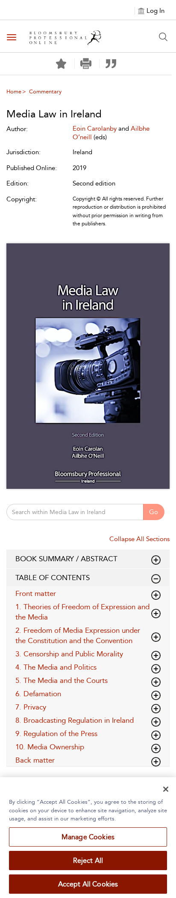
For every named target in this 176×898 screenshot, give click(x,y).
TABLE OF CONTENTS (52, 577)
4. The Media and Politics (56, 667)
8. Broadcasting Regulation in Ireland (74, 720)
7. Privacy (30, 707)
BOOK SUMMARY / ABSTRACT (66, 558)
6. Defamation (38, 693)
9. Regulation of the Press (56, 733)
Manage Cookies (88, 837)
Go (153, 512)
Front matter (35, 593)
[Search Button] (163, 37)
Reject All (88, 860)
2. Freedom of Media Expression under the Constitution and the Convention (77, 635)
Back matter (35, 760)
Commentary (45, 91)
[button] (86, 63)
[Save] (61, 64)
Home (13, 91)
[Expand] (156, 579)
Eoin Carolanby (95, 128)
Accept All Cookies (88, 884)
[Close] (165, 789)
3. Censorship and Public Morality (69, 654)
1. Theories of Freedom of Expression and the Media (82, 611)
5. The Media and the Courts (61, 680)
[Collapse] (156, 560)
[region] (88, 837)
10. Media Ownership (49, 746)
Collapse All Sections (139, 539)
